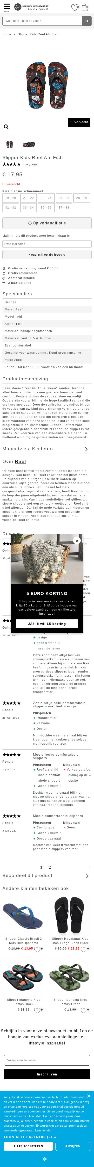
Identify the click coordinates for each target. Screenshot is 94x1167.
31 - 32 (10, 207)
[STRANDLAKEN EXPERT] (31, 2)
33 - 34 (28, 207)
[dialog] (47, 1129)
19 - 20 (10, 198)
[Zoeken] (87, 21)
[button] (47, 1137)
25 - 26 (64, 198)
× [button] (88, 1096)
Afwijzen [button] (72, 1146)
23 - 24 (46, 198)
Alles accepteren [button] (28, 1146)
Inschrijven (47, 1074)
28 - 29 (81, 198)
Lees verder (43, 1130)
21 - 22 (28, 198)
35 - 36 (46, 207)
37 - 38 (64, 207)
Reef (20, 461)
